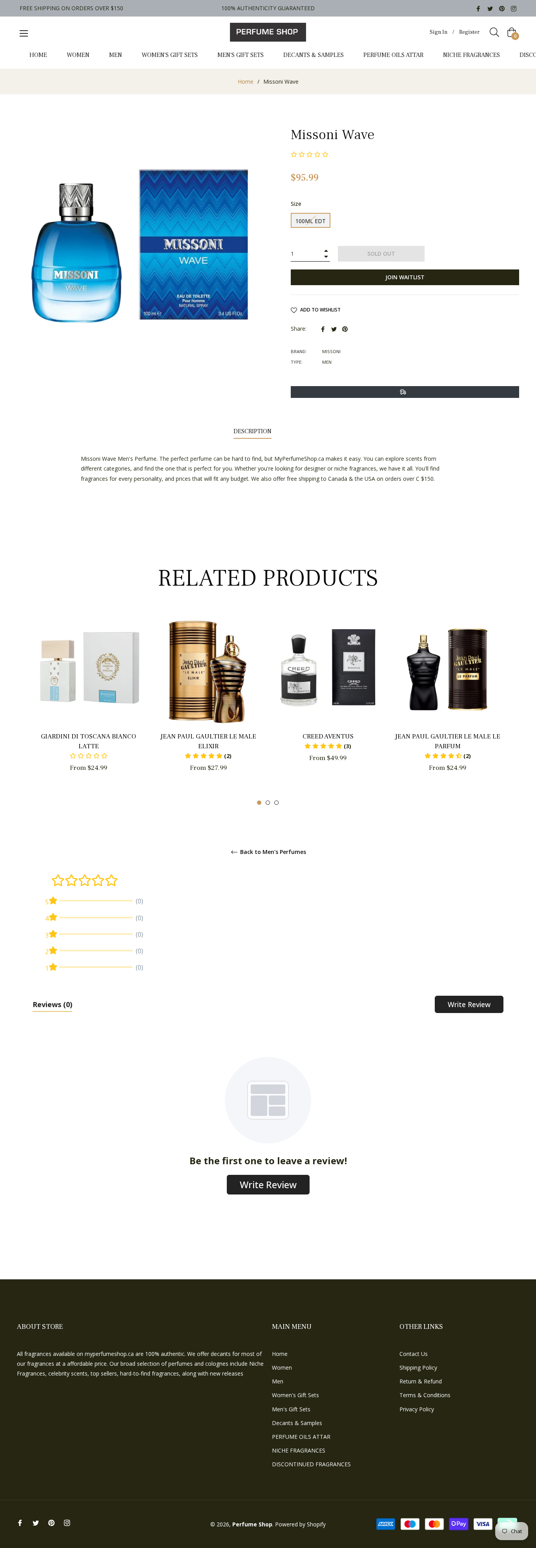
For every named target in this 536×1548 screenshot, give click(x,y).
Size (296, 203)
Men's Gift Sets (291, 1409)
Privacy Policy (416, 1409)
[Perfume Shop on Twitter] (490, 8)
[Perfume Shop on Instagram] (513, 8)
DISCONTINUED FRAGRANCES (311, 1464)
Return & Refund (420, 1381)
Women (282, 1367)
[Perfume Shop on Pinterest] (502, 8)
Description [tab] (252, 431)
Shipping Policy (418, 1367)
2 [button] (268, 803)
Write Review (469, 1004)
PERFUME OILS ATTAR (301, 1436)
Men (277, 1381)
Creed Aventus (328, 736)
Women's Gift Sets (295, 1395)
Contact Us (413, 1353)
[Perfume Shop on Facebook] (478, 8)
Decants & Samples (297, 1423)
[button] (208, 756)
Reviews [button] (52, 1004)
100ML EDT (310, 221)
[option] (88, 706)
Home (245, 81)
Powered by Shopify (300, 1524)
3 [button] (276, 803)
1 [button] (259, 803)
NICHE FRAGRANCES (298, 1450)
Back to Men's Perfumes (272, 852)
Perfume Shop (252, 1524)
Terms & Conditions (424, 1395)
